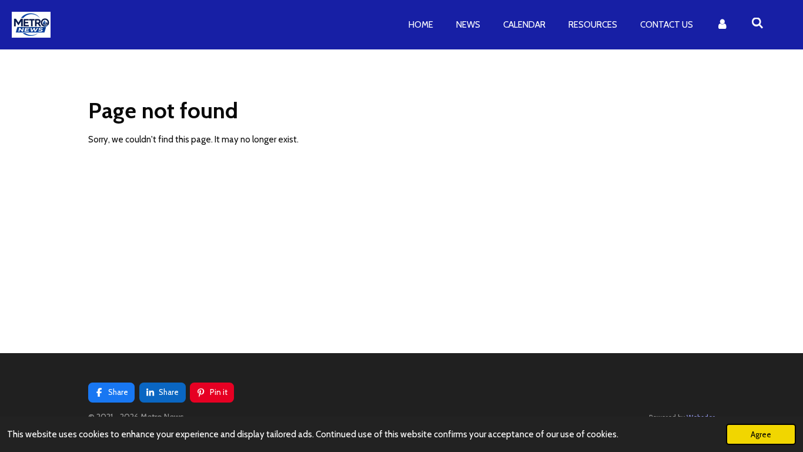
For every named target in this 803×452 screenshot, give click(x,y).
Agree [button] (761, 434)
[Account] (722, 25)
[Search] (757, 23)
